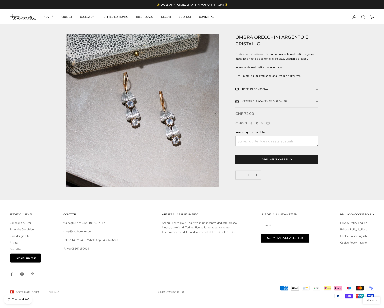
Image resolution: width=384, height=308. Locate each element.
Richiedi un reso (25, 258)
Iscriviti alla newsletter (285, 238)
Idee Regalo (144, 16)
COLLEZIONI (87, 16)
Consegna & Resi (20, 223)
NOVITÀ (48, 16)
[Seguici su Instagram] (22, 274)
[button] (371, 300)
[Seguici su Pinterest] (32, 274)
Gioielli (66, 16)
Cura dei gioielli (19, 236)
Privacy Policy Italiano (353, 229)
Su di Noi (185, 16)
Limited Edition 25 (115, 16)
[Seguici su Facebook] (12, 274)
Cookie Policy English (353, 236)
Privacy (14, 243)
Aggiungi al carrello (277, 160)
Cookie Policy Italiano (353, 243)
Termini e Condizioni (22, 229)
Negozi (166, 16)
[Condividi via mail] (268, 123)
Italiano (54, 292)
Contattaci (207, 16)
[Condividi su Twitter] (256, 123)
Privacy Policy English (353, 223)
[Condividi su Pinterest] (262, 123)
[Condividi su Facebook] (251, 123)
